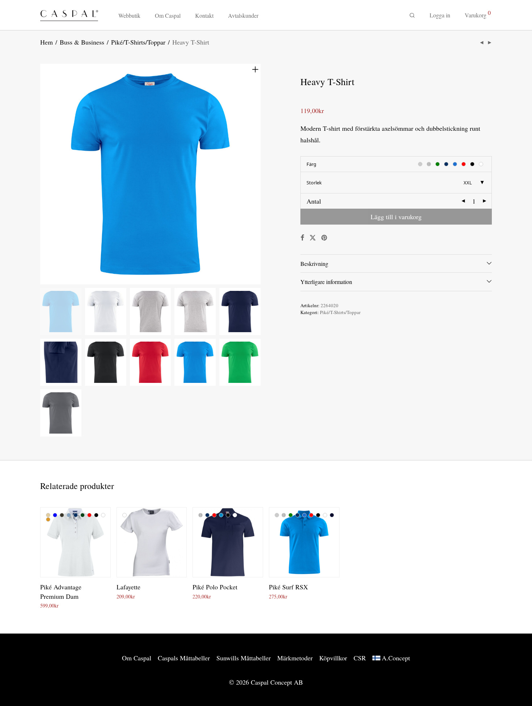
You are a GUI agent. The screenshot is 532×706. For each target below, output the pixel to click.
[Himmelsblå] (69, 515)
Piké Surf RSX (288, 586)
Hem (46, 42)
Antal (314, 201)
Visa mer (80, 604)
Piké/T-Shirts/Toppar (138, 42)
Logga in (440, 15)
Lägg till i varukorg (396, 216)
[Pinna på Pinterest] (324, 237)
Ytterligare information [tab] (326, 281)
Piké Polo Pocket (215, 586)
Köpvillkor (333, 657)
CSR (360, 657)
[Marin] (75, 515)
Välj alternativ (52, 604)
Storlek (314, 182)
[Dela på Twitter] (312, 237)
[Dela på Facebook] (302, 237)
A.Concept (396, 657)
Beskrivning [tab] (314, 263)
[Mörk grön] (82, 515)
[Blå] (55, 515)
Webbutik (129, 15)
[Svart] (96, 515)
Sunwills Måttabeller (243, 657)
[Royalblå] (221, 515)
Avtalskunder (243, 15)
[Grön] (290, 515)
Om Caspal (168, 15)
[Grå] (277, 515)
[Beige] (48, 515)
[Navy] (332, 515)
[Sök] (412, 15)
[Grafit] (62, 515)
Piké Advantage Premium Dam (60, 591)
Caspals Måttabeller (184, 657)
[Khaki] (48, 519)
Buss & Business (82, 42)
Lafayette (128, 586)
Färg (311, 164)
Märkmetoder (295, 657)
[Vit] (103, 515)
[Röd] (89, 515)
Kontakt (204, 15)
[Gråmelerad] (200, 515)
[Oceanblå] (304, 515)
